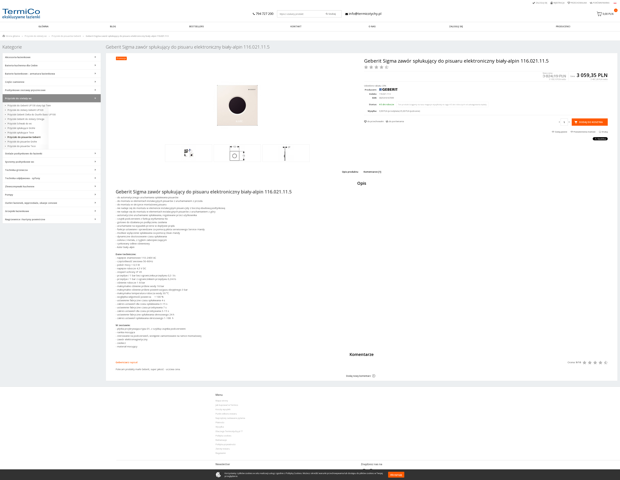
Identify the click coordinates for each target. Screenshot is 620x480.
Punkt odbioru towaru (226, 414)
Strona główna (13, 36)
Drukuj (605, 132)
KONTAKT (296, 26)
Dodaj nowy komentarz (358, 375)
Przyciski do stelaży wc (36, 36)
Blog (113, 26)
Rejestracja (559, 2)
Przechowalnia (579, 2)
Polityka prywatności (226, 444)
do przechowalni (375, 121)
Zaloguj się (541, 2)
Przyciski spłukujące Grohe (21, 128)
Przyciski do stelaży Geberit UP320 (25, 110)
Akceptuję (396, 474)
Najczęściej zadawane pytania (230, 418)
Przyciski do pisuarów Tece (21, 146)
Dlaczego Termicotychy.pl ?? (229, 431)
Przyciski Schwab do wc (19, 123)
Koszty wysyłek (223, 409)
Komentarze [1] (372, 171)
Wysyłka (220, 427)
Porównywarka (601, 2)
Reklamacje (221, 440)
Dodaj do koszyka (591, 122)
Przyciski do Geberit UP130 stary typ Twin (29, 105)
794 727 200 (264, 13)
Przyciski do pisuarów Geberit (66, 36)
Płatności (220, 422)
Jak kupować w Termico (227, 405)
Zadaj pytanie (561, 132)
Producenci (563, 26)
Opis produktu (350, 171)
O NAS (372, 26)
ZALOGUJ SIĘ (456, 26)
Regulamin (221, 453)
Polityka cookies (223, 436)
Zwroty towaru (223, 449)
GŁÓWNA (43, 26)
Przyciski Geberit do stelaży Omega (25, 119)
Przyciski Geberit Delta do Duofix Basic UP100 (31, 114)
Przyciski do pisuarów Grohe (22, 141)
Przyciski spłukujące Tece (20, 132)
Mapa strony (222, 400)
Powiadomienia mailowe (584, 132)
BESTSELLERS (196, 26)
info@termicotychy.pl (364, 13)
